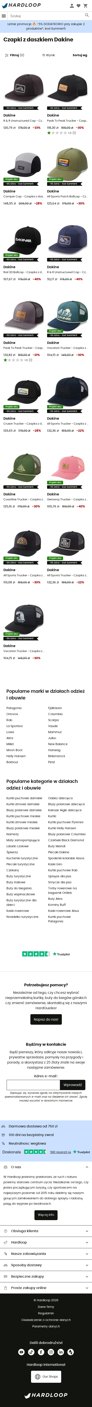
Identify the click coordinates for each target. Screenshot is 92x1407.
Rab (9, 720)
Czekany (12, 870)
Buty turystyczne (18, 876)
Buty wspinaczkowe (20, 894)
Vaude (53, 726)
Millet (10, 744)
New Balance (58, 744)
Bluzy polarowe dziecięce (66, 804)
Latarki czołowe (17, 846)
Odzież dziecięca (60, 798)
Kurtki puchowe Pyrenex (65, 822)
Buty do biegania (18, 888)
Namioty (12, 834)
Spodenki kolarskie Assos (66, 858)
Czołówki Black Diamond (66, 840)
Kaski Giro (55, 864)
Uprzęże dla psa (59, 876)
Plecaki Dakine (58, 852)
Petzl (51, 762)
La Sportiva (14, 726)
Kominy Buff (57, 904)
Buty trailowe (15, 882)
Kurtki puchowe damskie (24, 798)
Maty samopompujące (23, 840)
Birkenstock (56, 756)
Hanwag (54, 750)
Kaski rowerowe (17, 910)
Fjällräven (55, 708)
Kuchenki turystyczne (22, 858)
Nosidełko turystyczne (22, 916)
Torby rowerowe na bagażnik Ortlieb (62, 890)
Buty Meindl (56, 846)
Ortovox (12, 714)
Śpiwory (12, 852)
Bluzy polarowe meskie (23, 828)
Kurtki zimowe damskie (23, 804)
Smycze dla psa (59, 882)
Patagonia (13, 708)
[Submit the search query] (87, 16)
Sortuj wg (80, 55)
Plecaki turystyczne (20, 864)
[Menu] (4, 16)
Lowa (10, 732)
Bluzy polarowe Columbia (66, 834)
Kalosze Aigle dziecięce (65, 810)
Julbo (52, 738)
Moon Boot (14, 750)
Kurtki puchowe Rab (62, 870)
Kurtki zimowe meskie (22, 822)
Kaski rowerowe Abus (63, 910)
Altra (9, 738)
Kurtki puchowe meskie (23, 816)
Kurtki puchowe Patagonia (59, 919)
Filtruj (17, 55)
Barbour (12, 762)
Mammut (55, 732)
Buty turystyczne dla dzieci (21, 902)
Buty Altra (55, 898)
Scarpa (53, 720)
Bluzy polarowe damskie (24, 810)
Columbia (55, 714)
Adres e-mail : (46, 1076)
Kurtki (52, 816)
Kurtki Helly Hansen (62, 828)
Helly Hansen (16, 756)
